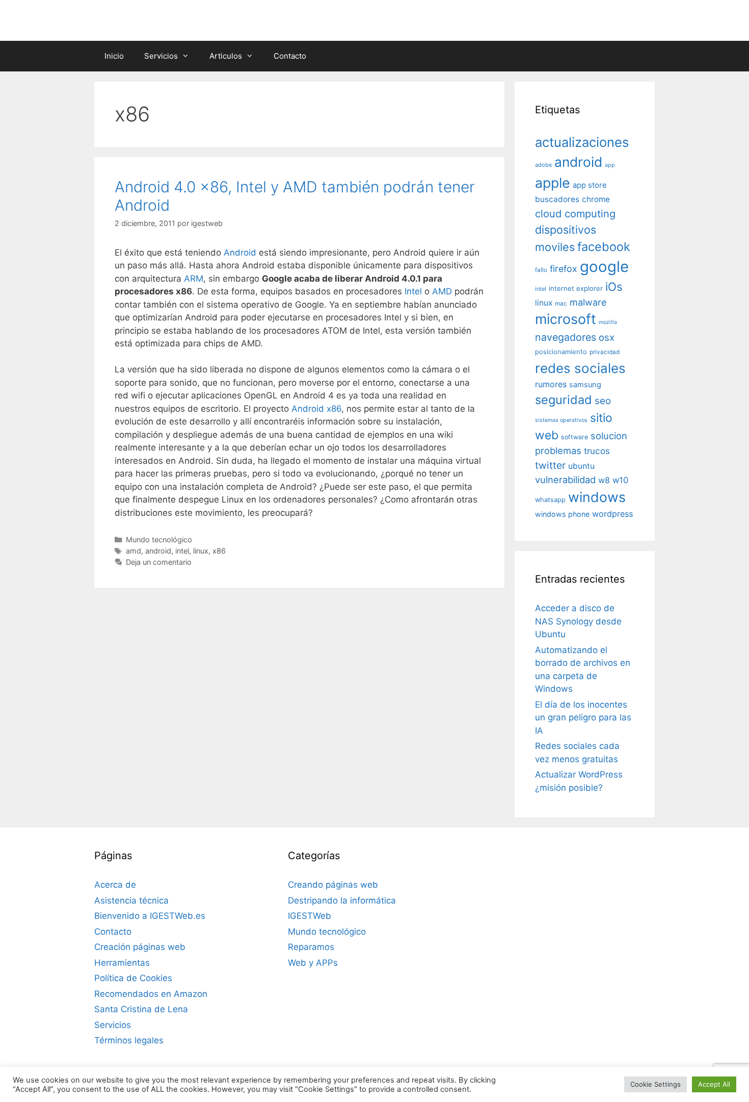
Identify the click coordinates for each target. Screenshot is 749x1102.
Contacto (290, 56)
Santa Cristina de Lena (141, 1009)
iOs (614, 286)
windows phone (562, 514)
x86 (219, 550)
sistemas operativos (561, 420)
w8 (604, 480)
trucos (597, 450)
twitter (550, 465)
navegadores (565, 337)
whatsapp (550, 500)
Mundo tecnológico (159, 539)
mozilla (608, 322)
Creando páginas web (333, 885)
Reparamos (311, 947)
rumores (551, 384)
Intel (413, 291)
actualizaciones (582, 142)
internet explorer (576, 288)
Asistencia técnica (131, 900)
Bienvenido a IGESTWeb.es (149, 916)
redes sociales (580, 368)
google (604, 267)
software (574, 437)
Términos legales (129, 1040)
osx (606, 337)
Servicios (161, 56)
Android (240, 252)
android (158, 550)
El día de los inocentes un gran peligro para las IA (583, 717)
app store (590, 185)
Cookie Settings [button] (655, 1084)
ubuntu (581, 466)
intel (182, 550)
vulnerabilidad (565, 479)
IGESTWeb (309, 916)
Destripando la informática (342, 900)
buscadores (557, 199)
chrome (596, 199)
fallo (541, 269)
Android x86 (316, 409)
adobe (543, 164)
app (610, 165)
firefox (563, 268)
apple (552, 182)
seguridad (563, 399)
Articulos (225, 56)
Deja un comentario (159, 562)
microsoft (565, 319)
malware (588, 302)
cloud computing (575, 214)
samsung (585, 384)
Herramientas (122, 963)
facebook (603, 246)
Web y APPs (313, 963)
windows (597, 497)
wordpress (612, 514)
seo (603, 401)
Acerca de (115, 885)
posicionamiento (561, 352)
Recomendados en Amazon (150, 994)
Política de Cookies (133, 978)
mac (561, 303)
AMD (442, 291)
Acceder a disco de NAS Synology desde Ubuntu (578, 621)
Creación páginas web (139, 947)
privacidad (605, 352)
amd (133, 550)
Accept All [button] (714, 1084)
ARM (193, 278)
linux (200, 550)
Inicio (114, 56)
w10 (620, 480)
